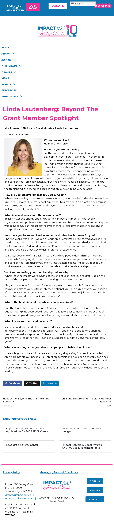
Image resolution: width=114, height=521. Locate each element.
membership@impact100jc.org (23, 498)
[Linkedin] (109, 5)
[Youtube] (102, 5)
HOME (5, 47)
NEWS (5, 78)
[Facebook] (96, 5)
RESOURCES (9, 90)
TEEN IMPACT (10, 96)
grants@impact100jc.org (19, 495)
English (78, 3)
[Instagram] (99, 5)
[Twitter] (106, 5)
